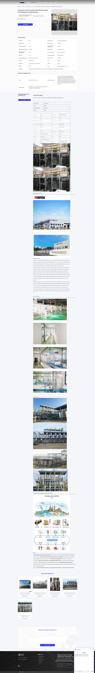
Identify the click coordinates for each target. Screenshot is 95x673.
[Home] (21, 2)
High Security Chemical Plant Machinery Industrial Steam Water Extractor (40, 593)
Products (33, 2)
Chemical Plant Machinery (29, 6)
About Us (39, 2)
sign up (74, 666)
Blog (51, 2)
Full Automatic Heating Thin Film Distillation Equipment (25, 616)
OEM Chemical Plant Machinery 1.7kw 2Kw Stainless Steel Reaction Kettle (70, 593)
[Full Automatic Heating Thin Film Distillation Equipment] (25, 607)
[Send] (92, 671)
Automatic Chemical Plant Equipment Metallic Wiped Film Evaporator (25, 593)
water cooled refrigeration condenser (43, 567)
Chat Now (24, 24)
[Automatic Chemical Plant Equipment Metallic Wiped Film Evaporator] (25, 584)
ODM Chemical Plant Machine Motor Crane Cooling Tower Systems (55, 593)
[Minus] (92, 649)
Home (28, 2)
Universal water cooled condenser (68, 567)
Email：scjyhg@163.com (23, 659)
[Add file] (75, 671)
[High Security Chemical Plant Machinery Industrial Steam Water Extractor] (40, 584)
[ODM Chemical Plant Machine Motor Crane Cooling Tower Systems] (55, 584)
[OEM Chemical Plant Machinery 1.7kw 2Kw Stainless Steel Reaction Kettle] (70, 584)
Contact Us (45, 2)
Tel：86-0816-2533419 (23, 657)
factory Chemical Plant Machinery (55, 567)
